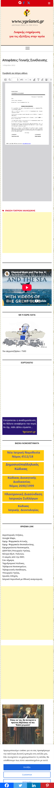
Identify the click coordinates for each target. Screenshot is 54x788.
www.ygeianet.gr (28, 21)
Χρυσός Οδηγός (10, 575)
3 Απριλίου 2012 (8, 65)
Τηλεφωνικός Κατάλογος (14, 569)
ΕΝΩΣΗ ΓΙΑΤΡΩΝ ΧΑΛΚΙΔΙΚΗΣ (20, 210)
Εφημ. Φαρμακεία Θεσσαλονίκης (18, 544)
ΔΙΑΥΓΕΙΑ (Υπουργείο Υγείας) (16, 550)
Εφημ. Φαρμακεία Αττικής (14, 541)
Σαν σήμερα (8, 560)
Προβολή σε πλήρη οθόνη (14, 73)
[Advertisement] (27, 232)
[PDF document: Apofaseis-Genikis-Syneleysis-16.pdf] (27, 139)
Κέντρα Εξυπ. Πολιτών (13, 553)
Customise (27, 774)
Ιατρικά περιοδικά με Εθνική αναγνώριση (22, 579)
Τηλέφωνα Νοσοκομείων (14, 566)
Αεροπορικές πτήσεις (12, 534)
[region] (27, 766)
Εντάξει (27, 767)
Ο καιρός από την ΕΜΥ (13, 557)
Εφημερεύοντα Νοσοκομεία (15, 547)
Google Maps (8, 538)
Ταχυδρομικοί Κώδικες (13, 563)
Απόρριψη (27, 782)
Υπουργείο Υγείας (10, 572)
